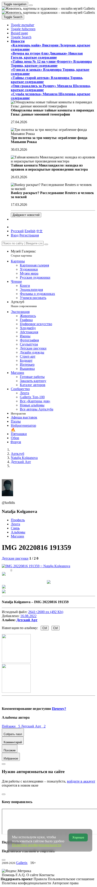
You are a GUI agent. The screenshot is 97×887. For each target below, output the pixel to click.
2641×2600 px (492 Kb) (45, 612)
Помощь (9, 875)
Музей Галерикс (23, 253)
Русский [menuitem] (17, 231)
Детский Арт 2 (33, 726)
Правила (41, 879)
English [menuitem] (30, 231)
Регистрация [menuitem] (29, 235)
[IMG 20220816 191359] (36, 566)
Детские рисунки (15, 558)
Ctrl (44, 628)
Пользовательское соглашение (71, 879)
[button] (22, 25)
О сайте (32, 875)
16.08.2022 (28, 616)
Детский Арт (26, 620)
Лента (15, 524)
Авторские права (65, 883)
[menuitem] (39, 231)
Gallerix (22, 863)
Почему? (59, 709)
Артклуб (24, 304)
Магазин (17, 536)
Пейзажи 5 (11, 726)
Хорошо (78, 837)
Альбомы (18, 532)
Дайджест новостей (26, 215)
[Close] (46, 244)
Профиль (18, 520)
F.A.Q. (21, 875)
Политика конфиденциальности (27, 883)
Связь (15, 528)
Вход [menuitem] (14, 235)
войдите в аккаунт (81, 781)
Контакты (46, 875)
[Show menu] (31, 5)
